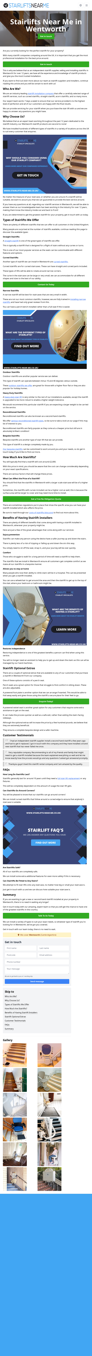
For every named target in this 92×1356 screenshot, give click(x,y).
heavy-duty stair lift (13, 397)
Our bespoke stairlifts (13, 449)
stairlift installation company (41, 93)
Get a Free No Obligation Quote (46, 499)
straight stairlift (12, 240)
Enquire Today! (46, 701)
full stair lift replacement (69, 778)
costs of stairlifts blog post (41, 512)
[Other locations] (80, 5)
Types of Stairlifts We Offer (17, 1004)
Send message (37, 981)
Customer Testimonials (15, 1020)
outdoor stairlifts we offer (20, 385)
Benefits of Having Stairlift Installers (21, 1012)
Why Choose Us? (12, 1000)
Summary (9, 1028)
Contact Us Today (46, 284)
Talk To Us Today (46, 915)
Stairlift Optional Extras (15, 1016)
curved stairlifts (61, 261)
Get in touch (46, 36)
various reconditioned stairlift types (27, 420)
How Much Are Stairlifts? (16, 1008)
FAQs (7, 1024)
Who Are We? (11, 996)
